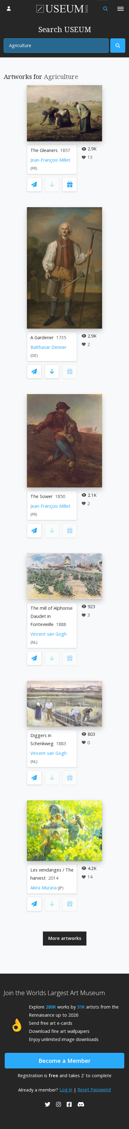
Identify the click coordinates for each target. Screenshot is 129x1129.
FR (34, 168)
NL (34, 642)
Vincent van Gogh (48, 634)
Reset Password (94, 1089)
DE (34, 355)
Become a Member (64, 1060)
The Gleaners (44, 150)
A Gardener (42, 337)
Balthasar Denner (48, 347)
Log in (65, 1089)
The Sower (41, 496)
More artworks (64, 938)
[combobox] (56, 45)
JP (60, 888)
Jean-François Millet (50, 160)
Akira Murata (43, 888)
